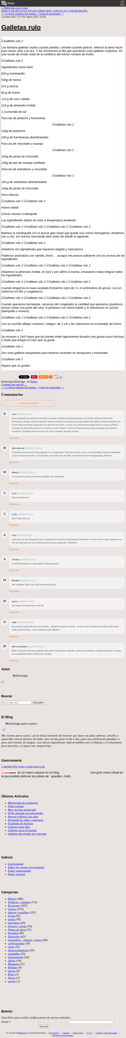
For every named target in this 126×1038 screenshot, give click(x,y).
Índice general (16, 874)
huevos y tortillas (18, 912)
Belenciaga (22, 1033)
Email (4, 1021)
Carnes (12, 909)
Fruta (11, 916)
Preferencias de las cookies (62, 1035)
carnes (12, 981)
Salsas (11, 960)
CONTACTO (59, 10)
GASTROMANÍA (78, 10)
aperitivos (14, 922)
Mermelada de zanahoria (23, 802)
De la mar (14, 905)
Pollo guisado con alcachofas (25, 813)
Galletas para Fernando (22, 830)
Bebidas (12, 967)
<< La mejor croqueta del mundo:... (19, 13)
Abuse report (78, 1033)
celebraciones (16, 943)
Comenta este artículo (12, 384)
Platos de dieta (17, 929)
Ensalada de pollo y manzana (25, 820)
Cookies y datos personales (106, 1033)
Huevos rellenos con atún (23, 816)
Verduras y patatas (19, 902)
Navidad (13, 933)
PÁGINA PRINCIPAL (40, 10)
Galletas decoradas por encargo (27, 833)
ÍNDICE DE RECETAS (14, 10)
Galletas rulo (21, 27)
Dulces (33, 381)
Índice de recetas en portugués (26, 867)
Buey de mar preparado (22, 809)
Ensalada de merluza (20, 823)
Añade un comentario (28, 403)
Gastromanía (15, 863)
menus (11, 971)
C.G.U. (90, 1033)
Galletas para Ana (19, 827)
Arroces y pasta (17, 926)
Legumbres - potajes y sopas (25, 940)
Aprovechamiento (18, 950)
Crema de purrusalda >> (51, 13)
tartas (11, 919)
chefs (11, 946)
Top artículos (54, 1033)
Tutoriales (14, 936)
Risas (11, 974)
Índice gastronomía (19, 870)
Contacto (65, 1033)
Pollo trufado (16, 806)
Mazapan (13, 964)
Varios (11, 977)
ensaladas (14, 953)
